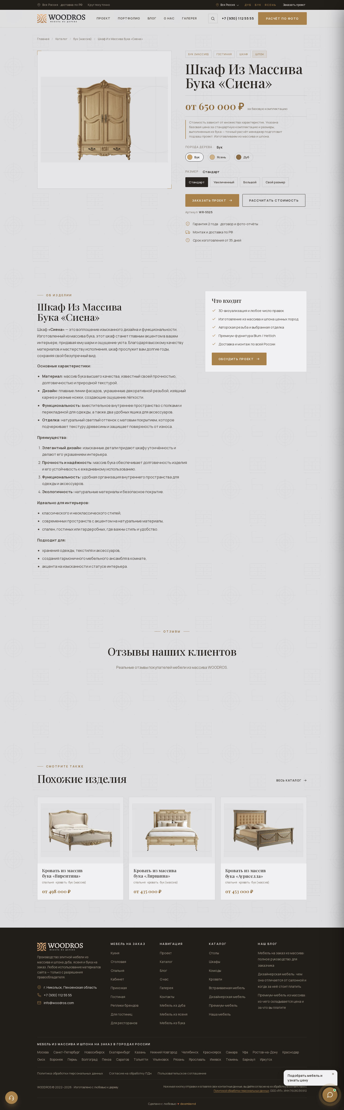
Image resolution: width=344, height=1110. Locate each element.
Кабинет (117, 979)
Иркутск (266, 1059)
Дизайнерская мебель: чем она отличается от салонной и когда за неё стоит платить (282, 980)
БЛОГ (152, 18)
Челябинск (190, 1052)
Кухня (115, 953)
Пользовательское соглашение (182, 1073)
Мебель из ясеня (173, 1014)
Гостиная (118, 996)
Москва (43, 1052)
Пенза (106, 1059)
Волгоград (89, 1059)
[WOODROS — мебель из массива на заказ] (61, 18)
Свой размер (275, 182)
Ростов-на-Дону (265, 1052)
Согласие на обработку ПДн (130, 1073)
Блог (163, 970)
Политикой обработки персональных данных (241, 1090)
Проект (166, 953)
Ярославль (197, 1059)
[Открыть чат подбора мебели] (329, 1095)
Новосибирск (94, 1052)
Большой (249, 182)
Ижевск (215, 1059)
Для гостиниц (121, 1014)
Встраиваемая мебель (227, 988)
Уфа (245, 1052)
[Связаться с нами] (11, 1097)
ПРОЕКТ (103, 18)
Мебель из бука (172, 1023)
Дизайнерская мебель (227, 996)
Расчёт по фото (282, 18)
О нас (164, 979)
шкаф (243, 54)
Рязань (178, 1059)
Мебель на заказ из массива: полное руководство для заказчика (281, 959)
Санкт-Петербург (66, 1052)
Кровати (215, 979)
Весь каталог (288, 780)
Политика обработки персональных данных (70, 1073)
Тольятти (141, 1059)
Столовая (118, 961)
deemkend (188, 1104)
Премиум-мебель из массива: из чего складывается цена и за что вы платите (282, 1001)
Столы (214, 953)
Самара (232, 1052)
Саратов (122, 1059)
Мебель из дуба (172, 1005)
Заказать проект (294, 5)
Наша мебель (220, 1014)
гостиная (224, 54)
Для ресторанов (124, 1023)
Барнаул (249, 1059)
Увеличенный (224, 182)
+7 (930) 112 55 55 (238, 18)
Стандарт (197, 182)
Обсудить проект (236, 359)
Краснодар (290, 1052)
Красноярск (212, 1052)
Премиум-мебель (223, 1005)
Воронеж (56, 1059)
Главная (43, 39)
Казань (140, 1052)
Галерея (166, 988)
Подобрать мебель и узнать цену (311, 1077)
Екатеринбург (119, 1052)
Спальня (117, 970)
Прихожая (119, 988)
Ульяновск (161, 1059)
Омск (41, 1059)
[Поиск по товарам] (213, 18)
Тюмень (232, 1059)
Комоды (215, 970)
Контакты (167, 996)
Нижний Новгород (163, 1052)
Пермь (72, 1059)
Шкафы (214, 961)
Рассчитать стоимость (274, 200)
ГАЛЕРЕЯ (189, 18)
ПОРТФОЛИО (129, 18)
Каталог (61, 39)
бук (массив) (82, 39)
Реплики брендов (124, 1005)
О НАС (169, 18)
